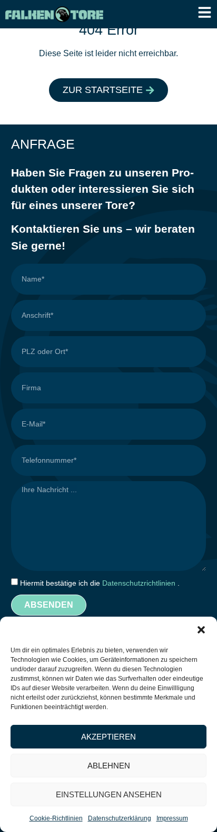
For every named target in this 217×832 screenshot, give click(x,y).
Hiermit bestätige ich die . (100, 583)
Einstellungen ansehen (109, 794)
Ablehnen (108, 765)
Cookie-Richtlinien (56, 818)
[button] (201, 630)
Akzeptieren (108, 736)
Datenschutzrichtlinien (139, 583)
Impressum (172, 818)
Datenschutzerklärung (119, 818)
